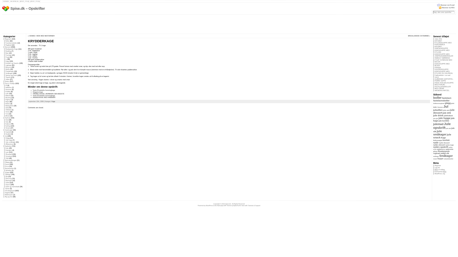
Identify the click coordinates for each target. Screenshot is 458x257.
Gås (6, 122)
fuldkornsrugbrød (438, 103)
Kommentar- (440, 172)
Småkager (9, 73)
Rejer (7, 102)
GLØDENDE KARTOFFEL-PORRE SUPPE (444, 80)
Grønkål (8, 132)
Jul (6, 136)
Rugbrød (8, 45)
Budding (8, 51)
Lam (6, 152)
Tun (6, 114)
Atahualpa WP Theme (224, 205)
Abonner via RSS (448, 8)
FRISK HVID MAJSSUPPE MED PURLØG (444, 84)
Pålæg (7, 162)
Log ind (437, 167)
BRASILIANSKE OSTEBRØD (418, 36)
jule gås (435, 118)
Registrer (438, 165)
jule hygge (444, 118)
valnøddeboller (448, 159)
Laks (7, 93)
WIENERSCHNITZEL (442, 90)
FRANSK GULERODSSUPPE (442, 68)
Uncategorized (10, 191)
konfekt (446, 140)
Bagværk (8, 39)
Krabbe (7, 91)
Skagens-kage (38, 92)
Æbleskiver (9, 144)
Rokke (7, 104)
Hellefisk (8, 87)
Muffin (7, 69)
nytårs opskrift (440, 147)
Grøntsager (9, 130)
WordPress (209, 205)
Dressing (8, 178)
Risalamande (444, 151)
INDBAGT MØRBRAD (442, 58)
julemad (438, 124)
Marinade (8, 180)
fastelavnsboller (441, 100)
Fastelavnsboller (11, 43)
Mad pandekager (10, 160)
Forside (6, 1)
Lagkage (8, 65)
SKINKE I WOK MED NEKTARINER (42, 36)
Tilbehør (8, 110)
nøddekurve (441, 149)
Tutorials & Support (254, 205)
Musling (8, 98)
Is (6, 59)
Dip (6, 176)
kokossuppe (437, 140)
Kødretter (8, 146)
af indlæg (440, 170)
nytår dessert (444, 143)
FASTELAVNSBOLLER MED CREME (443, 87)
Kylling (7, 126)
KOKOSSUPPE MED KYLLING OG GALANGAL (444, 72)
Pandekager (9, 71)
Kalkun (7, 124)
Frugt (7, 57)
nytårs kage (450, 145)
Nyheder (8, 170)
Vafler (7, 79)
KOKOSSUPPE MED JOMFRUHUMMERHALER (444, 55)
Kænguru (8, 150)
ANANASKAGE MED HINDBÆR (44, 97)
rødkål (443, 153)
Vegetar (7, 193)
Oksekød (8, 154)
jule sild (448, 128)
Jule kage (8, 140)
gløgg (448, 103)
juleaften (438, 110)
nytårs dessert (439, 145)
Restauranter (9, 168)
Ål (6, 85)
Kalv (7, 148)
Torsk (7, 112)
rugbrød (436, 153)
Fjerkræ (7, 118)
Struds (7, 128)
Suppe (7, 172)
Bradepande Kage (11, 49)
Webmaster (9, 195)
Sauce (7, 184)
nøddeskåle (449, 149)
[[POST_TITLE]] (24, 1)
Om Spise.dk (14, 1)
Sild (6, 108)
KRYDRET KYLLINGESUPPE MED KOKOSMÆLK (443, 42)
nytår (435, 142)
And (6, 120)
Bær (6, 53)
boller (437, 97)
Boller (7, 41)
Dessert (7, 47)
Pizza (7, 166)
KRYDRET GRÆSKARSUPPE (441, 47)
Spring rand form (11, 75)
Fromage (8, 55)
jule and (446, 110)
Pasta (7, 164)
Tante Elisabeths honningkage (44, 90)
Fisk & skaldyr (10, 83)
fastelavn (446, 98)
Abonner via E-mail (447, 5)
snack (435, 159)
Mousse (8, 67)
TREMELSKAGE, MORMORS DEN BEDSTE (48, 94)
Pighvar (8, 100)
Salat (7, 182)
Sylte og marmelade (12, 187)
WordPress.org (440, 174)
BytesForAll (237, 205)
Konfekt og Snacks (12, 63)
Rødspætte (9, 106)
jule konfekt (444, 121)
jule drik (447, 113)
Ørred (7, 116)
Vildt (7, 158)
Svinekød (8, 156)
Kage (7, 61)
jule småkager (439, 133)
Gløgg (7, 138)
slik (447, 153)
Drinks (7, 81)
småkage (436, 156)
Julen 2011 (438, 39)
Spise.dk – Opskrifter (27, 8)
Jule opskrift (442, 126)
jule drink (438, 115)
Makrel (7, 95)
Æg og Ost (8, 197)
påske (435, 151)
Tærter (7, 77)
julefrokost (448, 116)
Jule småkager (10, 142)
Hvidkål (8, 134)
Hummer (8, 89)
